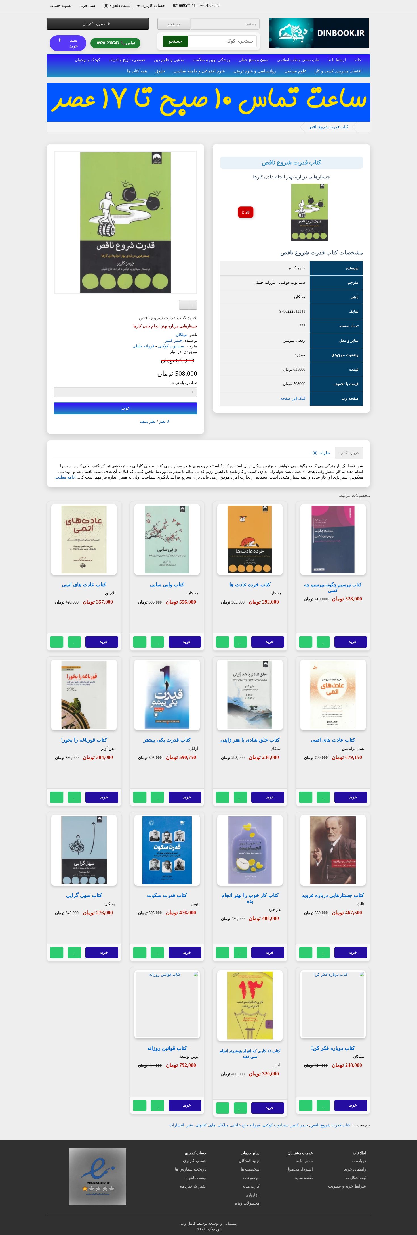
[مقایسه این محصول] (306, 642)
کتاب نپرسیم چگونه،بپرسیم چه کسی (333, 587)
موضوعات (251, 1178)
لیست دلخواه (196, 1178)
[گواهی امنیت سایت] (98, 1176)
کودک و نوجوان (87, 60)
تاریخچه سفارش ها (191, 1169)
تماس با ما (304, 1161)
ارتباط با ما (337, 60)
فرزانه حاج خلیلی (245, 1125)
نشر (189, 1125)
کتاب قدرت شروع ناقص (328, 127)
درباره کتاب (349, 453)
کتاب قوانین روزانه (167, 1048)
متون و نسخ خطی (253, 60)
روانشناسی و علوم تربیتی (254, 71)
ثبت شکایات (356, 1178)
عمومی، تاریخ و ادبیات (127, 60)
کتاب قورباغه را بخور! (84, 740)
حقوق (160, 71)
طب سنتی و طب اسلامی (298, 60)
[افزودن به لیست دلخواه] (323, 642)
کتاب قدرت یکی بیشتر (167, 740)
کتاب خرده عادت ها (250, 584)
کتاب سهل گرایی (84, 895)
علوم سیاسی (295, 71)
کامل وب (188, 1223)
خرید (125, 408)
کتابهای (201, 1125)
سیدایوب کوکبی (171, 346)
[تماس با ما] (223, 5)
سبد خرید (68, 42)
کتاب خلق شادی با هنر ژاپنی (250, 740)
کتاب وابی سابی (167, 584)
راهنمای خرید (355, 1169)
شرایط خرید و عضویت (347, 1186)
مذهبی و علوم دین (169, 60)
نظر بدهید (148, 421)
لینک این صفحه (292, 398)
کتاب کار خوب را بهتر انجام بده (250, 898)
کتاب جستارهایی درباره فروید (333, 895)
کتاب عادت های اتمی (84, 584)
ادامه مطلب (65, 477)
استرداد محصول (299, 1169)
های (212, 1125)
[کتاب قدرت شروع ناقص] (125, 222)
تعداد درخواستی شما (183, 383)
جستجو (174, 24)
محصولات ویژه (247, 1203)
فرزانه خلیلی (143, 346)
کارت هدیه (251, 1186)
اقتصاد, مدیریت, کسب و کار (338, 71)
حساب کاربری (195, 1161)
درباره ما (358, 1161)
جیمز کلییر (173, 340)
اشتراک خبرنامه (193, 1186)
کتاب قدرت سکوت (167, 895)
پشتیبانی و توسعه (222, 1223)
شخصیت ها (250, 1169)
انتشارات (176, 1125)
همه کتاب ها (137, 71)
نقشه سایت (303, 1178)
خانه (357, 60)
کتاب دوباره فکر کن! (333, 1048)
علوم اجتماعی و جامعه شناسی (199, 71)
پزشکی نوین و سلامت (211, 60)
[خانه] (362, 127)
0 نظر (164, 421)
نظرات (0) (321, 453)
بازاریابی (252, 1195)
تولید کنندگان (249, 1161)
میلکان (181, 335)
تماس (116, 42)
